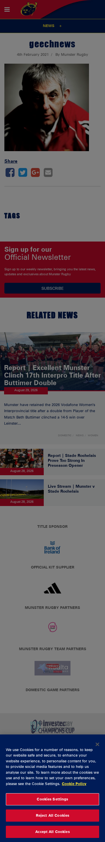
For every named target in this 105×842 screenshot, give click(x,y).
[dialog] (52, 788)
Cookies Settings (52, 799)
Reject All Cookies (52, 815)
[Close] (97, 744)
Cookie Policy (74, 783)
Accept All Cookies (52, 831)
